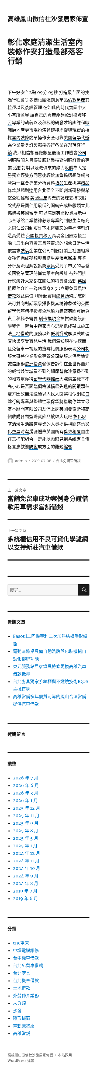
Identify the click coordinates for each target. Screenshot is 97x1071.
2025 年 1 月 (25, 845)
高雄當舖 (21, 1033)
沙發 (17, 1010)
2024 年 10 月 (26, 868)
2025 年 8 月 (25, 830)
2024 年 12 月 (26, 853)
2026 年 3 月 (25, 793)
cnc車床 (21, 943)
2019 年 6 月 (25, 898)
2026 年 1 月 (25, 800)
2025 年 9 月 (26, 823)
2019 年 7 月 (25, 891)
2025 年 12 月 (26, 808)
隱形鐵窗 (21, 1018)
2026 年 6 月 (26, 785)
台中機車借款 (26, 958)
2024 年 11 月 (26, 860)
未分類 (19, 1003)
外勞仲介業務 (26, 995)
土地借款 (21, 988)
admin (21, 460)
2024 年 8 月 (25, 883)
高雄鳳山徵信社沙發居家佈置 (48, 19)
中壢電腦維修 (26, 950)
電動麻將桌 (23, 1025)
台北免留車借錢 (68, 460)
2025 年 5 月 (25, 838)
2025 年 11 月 (26, 815)
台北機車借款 (26, 980)
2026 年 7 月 (25, 777)
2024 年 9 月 (26, 875)
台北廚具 (21, 973)
